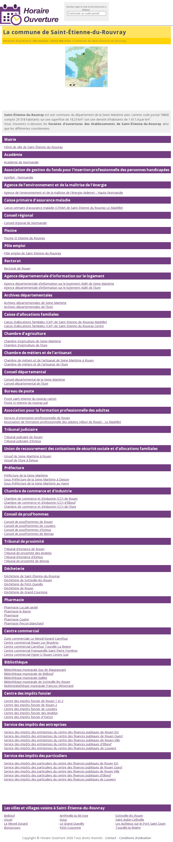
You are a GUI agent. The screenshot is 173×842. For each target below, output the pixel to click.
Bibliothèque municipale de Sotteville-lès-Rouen (37, 682)
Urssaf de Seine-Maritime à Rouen (27, 456)
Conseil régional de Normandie (25, 223)
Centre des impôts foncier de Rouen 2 (30, 705)
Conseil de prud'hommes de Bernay (29, 534)
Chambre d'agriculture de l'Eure (25, 345)
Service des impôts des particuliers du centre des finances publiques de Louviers (60, 779)
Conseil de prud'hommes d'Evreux (27, 530)
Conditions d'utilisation (135, 838)
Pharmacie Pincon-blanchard (23, 623)
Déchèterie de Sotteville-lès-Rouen (28, 580)
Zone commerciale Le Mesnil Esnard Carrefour (36, 639)
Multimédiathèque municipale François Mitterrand (38, 686)
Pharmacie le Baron (17, 611)
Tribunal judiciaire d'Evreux (22, 441)
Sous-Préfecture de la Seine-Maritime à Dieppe (36, 479)
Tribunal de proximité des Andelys (28, 553)
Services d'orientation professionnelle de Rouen (37, 418)
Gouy (63, 820)
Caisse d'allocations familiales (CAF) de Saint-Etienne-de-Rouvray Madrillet (55, 322)
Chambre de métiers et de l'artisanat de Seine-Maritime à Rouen (49, 360)
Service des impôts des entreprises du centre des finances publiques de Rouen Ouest (63, 736)
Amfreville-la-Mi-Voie (74, 816)
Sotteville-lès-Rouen (129, 816)
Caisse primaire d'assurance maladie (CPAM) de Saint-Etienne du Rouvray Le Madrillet (63, 208)
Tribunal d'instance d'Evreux (23, 557)
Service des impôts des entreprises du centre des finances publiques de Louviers (60, 748)
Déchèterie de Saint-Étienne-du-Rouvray (32, 576)
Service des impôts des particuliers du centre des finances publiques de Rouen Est (61, 763)
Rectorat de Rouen (17, 268)
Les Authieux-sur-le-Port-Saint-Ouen (140, 824)
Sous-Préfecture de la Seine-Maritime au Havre (36, 483)
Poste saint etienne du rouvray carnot (30, 399)
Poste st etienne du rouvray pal (26, 403)
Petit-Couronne (70, 828)
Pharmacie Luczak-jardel (21, 607)
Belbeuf (9, 816)
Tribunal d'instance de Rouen (24, 549)
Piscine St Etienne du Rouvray (24, 238)
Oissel (8, 820)
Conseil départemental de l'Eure (26, 383)
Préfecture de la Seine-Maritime (26, 475)
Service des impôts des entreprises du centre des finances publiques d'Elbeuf (57, 744)
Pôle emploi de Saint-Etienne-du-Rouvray (32, 253)
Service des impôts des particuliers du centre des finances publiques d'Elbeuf (57, 775)
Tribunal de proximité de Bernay (26, 561)
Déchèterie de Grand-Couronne (25, 592)
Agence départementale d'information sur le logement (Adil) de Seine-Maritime (59, 284)
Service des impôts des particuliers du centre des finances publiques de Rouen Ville (61, 771)
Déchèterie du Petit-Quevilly (23, 584)
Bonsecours (12, 828)
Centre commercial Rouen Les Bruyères (31, 643)
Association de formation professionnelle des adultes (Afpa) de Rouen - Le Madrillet (62, 422)
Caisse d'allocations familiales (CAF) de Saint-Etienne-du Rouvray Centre (54, 326)
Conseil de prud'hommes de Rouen (28, 522)
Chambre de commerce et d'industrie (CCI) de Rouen (41, 499)
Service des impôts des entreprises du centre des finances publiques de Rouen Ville (62, 740)
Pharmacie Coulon (16, 619)
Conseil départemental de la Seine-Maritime (34, 379)
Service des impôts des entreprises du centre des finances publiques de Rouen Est (61, 732)
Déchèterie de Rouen (18, 588)
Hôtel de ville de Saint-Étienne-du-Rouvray (33, 147)
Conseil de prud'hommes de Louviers (29, 526)
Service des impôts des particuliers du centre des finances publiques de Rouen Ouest (63, 767)
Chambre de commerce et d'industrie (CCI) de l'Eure (40, 507)
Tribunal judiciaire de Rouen (23, 437)
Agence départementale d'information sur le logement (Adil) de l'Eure (52, 288)
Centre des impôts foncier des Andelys (31, 713)
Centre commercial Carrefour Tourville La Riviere (37, 647)
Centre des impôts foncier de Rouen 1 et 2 (33, 701)
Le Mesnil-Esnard (16, 824)
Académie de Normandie (21, 162)
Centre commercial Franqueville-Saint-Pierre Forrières (41, 651)
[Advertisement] (86, 98)
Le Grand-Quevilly (72, 824)
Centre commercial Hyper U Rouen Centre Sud (36, 655)
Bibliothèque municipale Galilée (25, 678)
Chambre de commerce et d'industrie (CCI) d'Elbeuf (40, 503)
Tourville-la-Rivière (128, 828)
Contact (110, 838)
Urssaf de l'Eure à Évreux (21, 460)
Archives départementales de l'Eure (28, 307)
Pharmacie (11, 615)
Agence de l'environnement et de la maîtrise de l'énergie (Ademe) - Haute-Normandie (63, 193)
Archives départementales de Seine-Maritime (35, 303)
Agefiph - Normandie (18, 177)
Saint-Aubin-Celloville (129, 820)
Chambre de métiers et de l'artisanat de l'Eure (36, 364)
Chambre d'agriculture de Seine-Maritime (32, 341)
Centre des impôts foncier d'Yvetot (28, 717)
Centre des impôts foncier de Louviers (30, 709)
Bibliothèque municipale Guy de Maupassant (35, 670)
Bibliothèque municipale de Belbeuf (28, 674)
